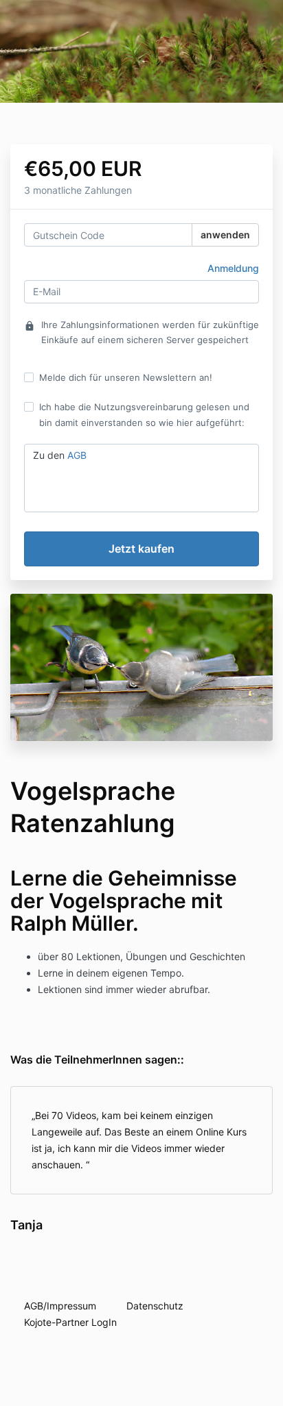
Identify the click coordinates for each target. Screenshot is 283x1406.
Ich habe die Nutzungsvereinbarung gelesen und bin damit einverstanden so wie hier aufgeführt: (144, 414)
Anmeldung (233, 268)
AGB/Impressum (60, 1305)
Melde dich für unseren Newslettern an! (125, 377)
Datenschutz (154, 1305)
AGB (77, 455)
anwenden (225, 234)
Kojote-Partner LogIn (70, 1322)
